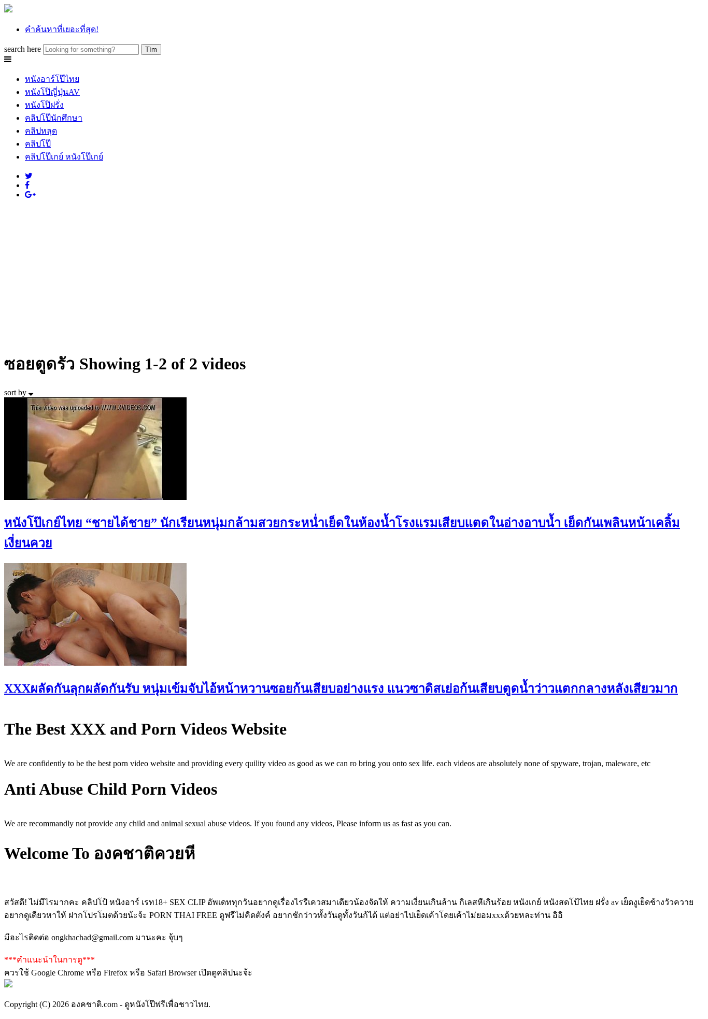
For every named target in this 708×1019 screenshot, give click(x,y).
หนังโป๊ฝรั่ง (44, 105)
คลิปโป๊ (38, 143)
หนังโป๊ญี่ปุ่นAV (52, 92)
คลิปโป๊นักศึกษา (53, 117)
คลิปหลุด (41, 130)
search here (22, 49)
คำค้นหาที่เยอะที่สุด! (61, 29)
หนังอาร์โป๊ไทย (52, 79)
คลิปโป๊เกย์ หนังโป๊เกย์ (64, 156)
